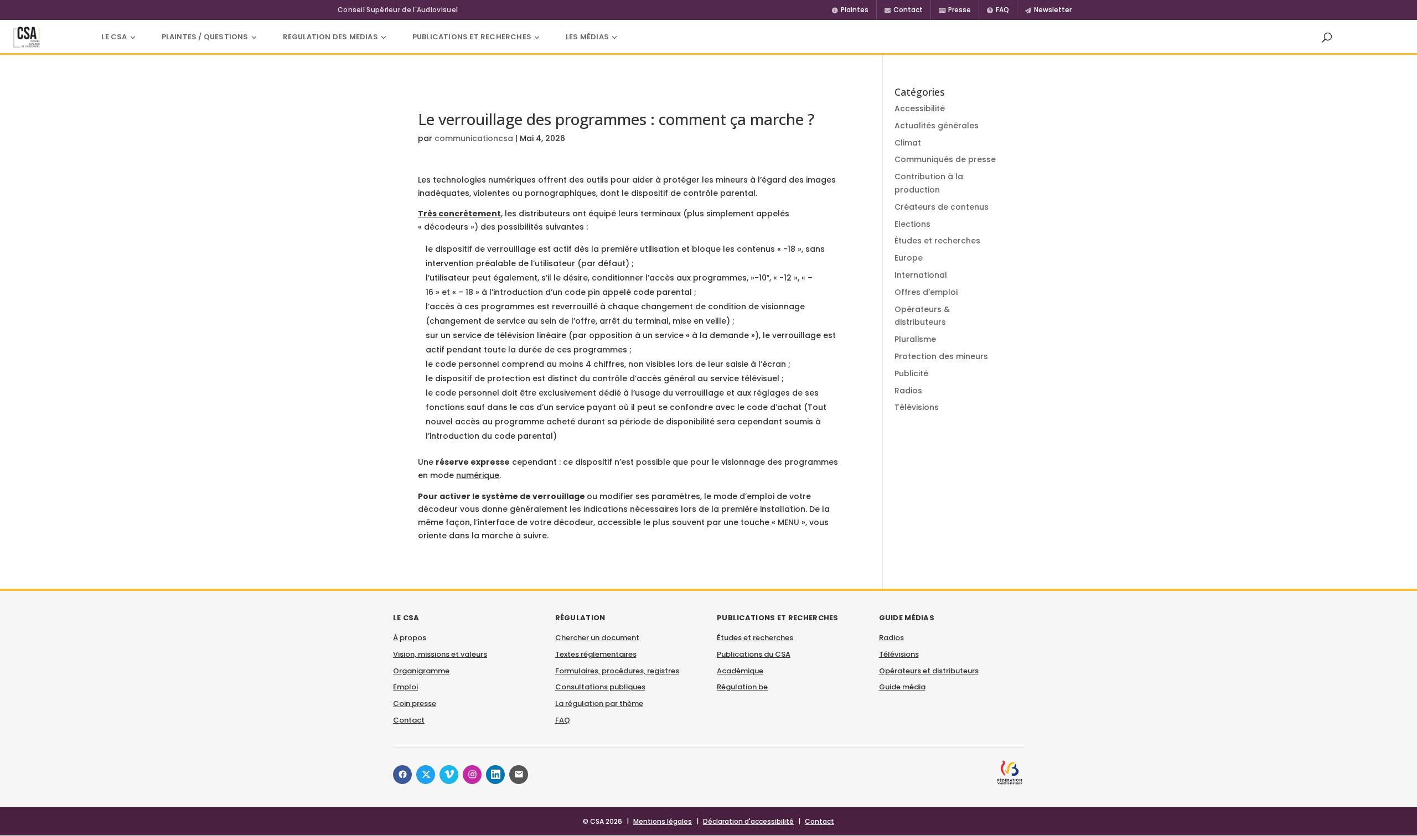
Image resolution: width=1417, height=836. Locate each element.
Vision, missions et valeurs (440, 654)
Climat (907, 142)
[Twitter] (425, 774)
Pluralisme (915, 339)
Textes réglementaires (596, 654)
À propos (409, 637)
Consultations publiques (600, 687)
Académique (740, 671)
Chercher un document (597, 637)
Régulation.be (742, 687)
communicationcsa (474, 138)
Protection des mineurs (941, 356)
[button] (1327, 37)
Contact (409, 720)
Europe (908, 257)
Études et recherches (937, 240)
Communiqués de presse (945, 159)
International (920, 275)
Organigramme (421, 671)
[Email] (518, 774)
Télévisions (916, 407)
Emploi (405, 687)
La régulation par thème (599, 703)
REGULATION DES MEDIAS (330, 37)
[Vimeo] (448, 774)
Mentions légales (662, 821)
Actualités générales (936, 125)
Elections (912, 224)
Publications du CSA (753, 654)
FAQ (562, 720)
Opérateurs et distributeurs (929, 671)
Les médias (587, 37)
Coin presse (414, 703)
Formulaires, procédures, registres (617, 671)
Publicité (911, 373)
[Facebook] (402, 774)
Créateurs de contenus (941, 206)
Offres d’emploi (926, 292)
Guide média (902, 687)
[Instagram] (472, 774)
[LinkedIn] (495, 774)
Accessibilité (919, 108)
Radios (908, 390)
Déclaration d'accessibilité (748, 821)
